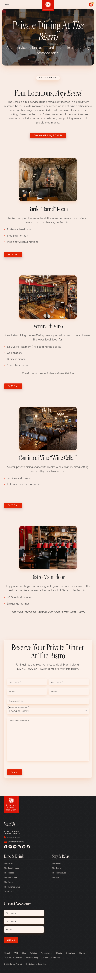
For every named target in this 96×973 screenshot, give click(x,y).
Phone (12, 691)
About (7, 953)
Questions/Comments (19, 720)
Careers (83, 953)
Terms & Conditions (51, 957)
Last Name (56, 682)
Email (54, 691)
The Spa (56, 877)
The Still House (10, 877)
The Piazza (9, 872)
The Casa (56, 868)
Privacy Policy (32, 957)
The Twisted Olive (12, 887)
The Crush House (11, 868)
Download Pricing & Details (48, 135)
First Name (14, 682)
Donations (70, 953)
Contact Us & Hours (13, 957)
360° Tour (13, 254)
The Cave (8, 882)
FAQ (16, 953)
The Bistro (8, 863)
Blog (24, 953)
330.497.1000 (25, 668)
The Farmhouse (59, 872)
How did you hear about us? (18, 707)
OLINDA (8, 891)
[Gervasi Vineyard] (11, 804)
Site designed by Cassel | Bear (36, 964)
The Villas (56, 863)
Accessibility (46, 953)
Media (59, 953)
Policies (33, 953)
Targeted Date (16, 701)
